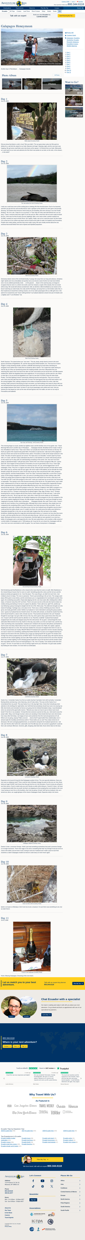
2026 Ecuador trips (6, 1130)
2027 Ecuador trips (27, 1130)
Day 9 (68, 68)
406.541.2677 (9, 1193)
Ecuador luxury (26, 1138)
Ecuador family (26, 1142)
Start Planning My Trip (65, 15)
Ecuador (4, 11)
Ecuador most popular (48, 1142)
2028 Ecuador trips (48, 1130)
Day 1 (68, 52)
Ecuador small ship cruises (9, 1144)
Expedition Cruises (72, 44)
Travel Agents (9, 1217)
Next (81, 1078)
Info (60, 11)
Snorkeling (70, 40)
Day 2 (68, 54)
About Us (32, 8)
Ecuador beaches (27, 1144)
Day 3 (68, 56)
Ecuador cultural (68, 1140)
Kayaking (76, 38)
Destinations (7, 8)
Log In (73, 1)
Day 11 (69, 72)
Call (42, 16)
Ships (43, 11)
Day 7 (68, 64)
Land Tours (26, 11)
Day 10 (69, 70)
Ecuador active (67, 1138)
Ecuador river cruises (69, 1142)
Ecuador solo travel (48, 1138)
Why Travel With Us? (42, 1094)
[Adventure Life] (14, 3)
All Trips (12, 11)
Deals (55, 11)
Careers (7, 1215)
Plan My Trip (44, 8)
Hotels (49, 11)
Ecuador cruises (6, 1142)
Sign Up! (33, 1199)
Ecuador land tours (27, 1140)
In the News (8, 1212)
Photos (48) (70, 32)
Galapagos (70, 38)
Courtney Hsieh (71, 35)
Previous (4, 1078)
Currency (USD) (65, 1)
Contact (57, 8)
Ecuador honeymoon (48, 1140)
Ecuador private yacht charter (9, 1146)
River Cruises (36, 11)
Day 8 (68, 66)
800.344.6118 (76, 4)
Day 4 (68, 58)
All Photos (57, 75)
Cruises (19, 11)
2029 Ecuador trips (68, 1130)
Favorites (80, 1)
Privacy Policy (8, 1226)
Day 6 (68, 62)
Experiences (19, 8)
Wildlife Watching (72, 46)
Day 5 (68, 60)
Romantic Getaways (73, 42)
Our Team (8, 1210)
